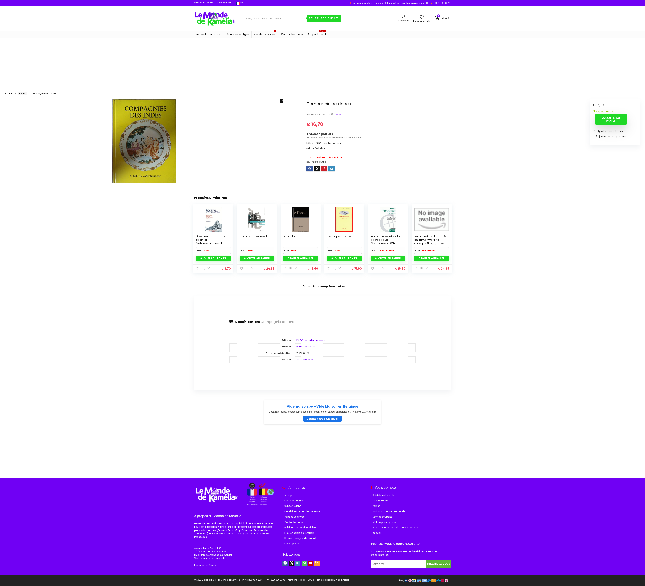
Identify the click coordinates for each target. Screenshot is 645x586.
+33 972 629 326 (442, 3)
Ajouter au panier (611, 119)
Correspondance (339, 236)
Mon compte (380, 500)
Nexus (212, 565)
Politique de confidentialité (300, 527)
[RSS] (317, 563)
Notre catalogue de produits (300, 538)
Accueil (201, 34)
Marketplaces (292, 543)
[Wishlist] (422, 17)
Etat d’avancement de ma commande (396, 527)
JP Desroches (304, 359)
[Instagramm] (297, 563)
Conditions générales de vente (302, 511)
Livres (22, 93)
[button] (281, 101)
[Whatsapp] (304, 563)
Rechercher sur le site (323, 18)
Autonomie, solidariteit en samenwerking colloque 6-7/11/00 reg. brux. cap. (430, 241)
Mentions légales (294, 500)
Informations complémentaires (322, 286)
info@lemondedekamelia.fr (216, 555)
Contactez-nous (292, 34)
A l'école (289, 236)
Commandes (224, 2)
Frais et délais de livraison (299, 533)
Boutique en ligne (238, 34)
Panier (376, 506)
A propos (216, 34)
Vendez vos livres (265, 33)
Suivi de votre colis (203, 2)
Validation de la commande (389, 511)
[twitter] (291, 563)
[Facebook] (285, 563)
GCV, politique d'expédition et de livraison (328, 579)
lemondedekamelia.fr (213, 558)
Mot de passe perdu (384, 522)
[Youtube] (310, 563)
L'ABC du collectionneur (310, 340)
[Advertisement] (322, 63)
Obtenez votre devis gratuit (322, 418)
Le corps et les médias (255, 236)
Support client (316, 33)
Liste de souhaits (382, 516)
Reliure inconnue (306, 346)
